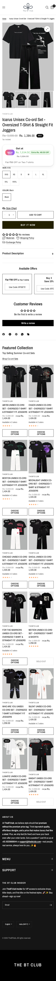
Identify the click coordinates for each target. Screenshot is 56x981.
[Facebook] (4, 334)
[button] (10, 234)
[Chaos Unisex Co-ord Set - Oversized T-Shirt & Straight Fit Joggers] (41, 381)
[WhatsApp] (23, 334)
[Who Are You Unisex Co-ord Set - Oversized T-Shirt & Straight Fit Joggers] (14, 683)
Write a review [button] (28, 323)
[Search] (47, 7)
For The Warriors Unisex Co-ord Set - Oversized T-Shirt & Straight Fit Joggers (14, 635)
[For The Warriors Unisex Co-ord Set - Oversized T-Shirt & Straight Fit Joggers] (14, 607)
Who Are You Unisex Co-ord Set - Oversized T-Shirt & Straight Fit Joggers (14, 712)
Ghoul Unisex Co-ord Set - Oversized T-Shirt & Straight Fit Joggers (41, 560)
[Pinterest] (17, 334)
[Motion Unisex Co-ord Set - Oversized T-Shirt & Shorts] (41, 607)
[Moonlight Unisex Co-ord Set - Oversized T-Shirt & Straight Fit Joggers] (41, 456)
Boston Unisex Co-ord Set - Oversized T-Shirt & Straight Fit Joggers (14, 481)
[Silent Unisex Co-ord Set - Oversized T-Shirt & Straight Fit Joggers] (41, 683)
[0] (52, 7)
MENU (6, 859)
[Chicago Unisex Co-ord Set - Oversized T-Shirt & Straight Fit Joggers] (14, 534)
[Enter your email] (50, 905)
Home (4, 18)
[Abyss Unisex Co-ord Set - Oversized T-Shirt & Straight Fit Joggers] (14, 381)
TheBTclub (7, 401)
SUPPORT (9, 870)
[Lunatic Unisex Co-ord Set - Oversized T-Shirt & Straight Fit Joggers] (14, 753)
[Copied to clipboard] (29, 334)
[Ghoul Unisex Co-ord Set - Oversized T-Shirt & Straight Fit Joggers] (41, 534)
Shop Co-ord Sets (10, 358)
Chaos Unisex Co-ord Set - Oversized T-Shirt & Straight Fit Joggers (41, 408)
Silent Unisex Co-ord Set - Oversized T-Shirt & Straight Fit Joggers (41, 710)
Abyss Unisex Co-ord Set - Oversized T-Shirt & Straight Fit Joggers (14, 408)
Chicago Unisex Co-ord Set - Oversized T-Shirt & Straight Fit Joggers (14, 560)
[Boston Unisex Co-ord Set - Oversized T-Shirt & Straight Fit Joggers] (14, 455)
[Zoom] (47, 29)
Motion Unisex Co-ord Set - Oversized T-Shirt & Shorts (41, 633)
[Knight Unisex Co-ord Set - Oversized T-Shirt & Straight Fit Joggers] (41, 754)
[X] (10, 334)
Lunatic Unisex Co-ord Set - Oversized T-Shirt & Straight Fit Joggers (14, 780)
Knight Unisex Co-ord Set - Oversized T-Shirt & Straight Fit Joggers (41, 782)
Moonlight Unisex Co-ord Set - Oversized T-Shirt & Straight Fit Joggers (40, 485)
